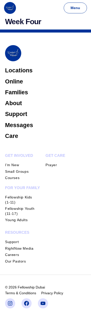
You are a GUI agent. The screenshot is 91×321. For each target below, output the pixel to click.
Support (16, 114)
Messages (19, 125)
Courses (12, 178)
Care (11, 136)
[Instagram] (10, 303)
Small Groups (17, 171)
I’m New (12, 165)
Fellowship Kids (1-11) (18, 199)
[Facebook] (26, 303)
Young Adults (16, 220)
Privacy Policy (52, 293)
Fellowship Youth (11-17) (20, 211)
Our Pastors (15, 261)
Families (16, 92)
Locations (19, 70)
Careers (12, 255)
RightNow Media (19, 248)
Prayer (51, 165)
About (13, 103)
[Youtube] (43, 303)
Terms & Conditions (20, 293)
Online (14, 81)
